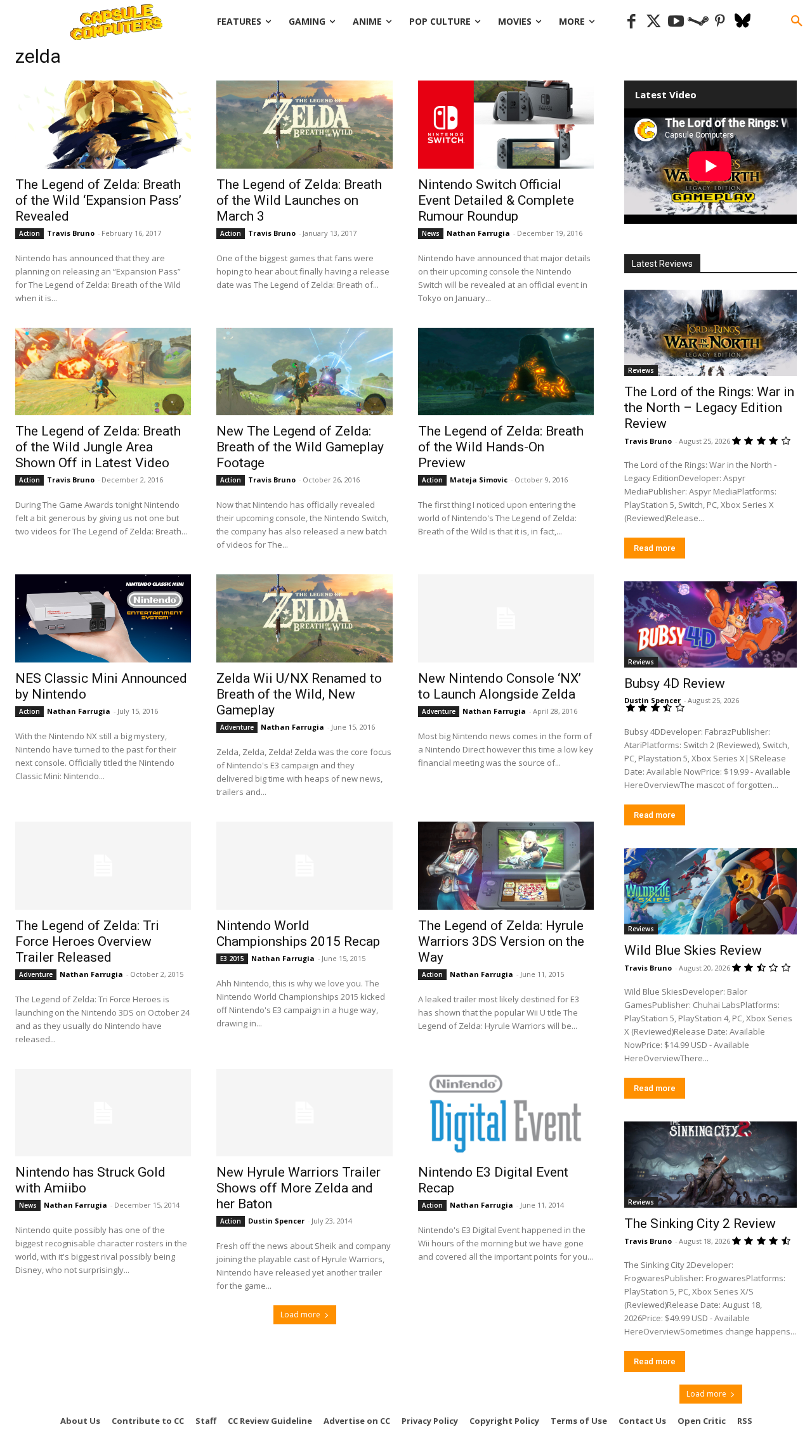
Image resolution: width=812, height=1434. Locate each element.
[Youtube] (676, 22)
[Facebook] (631, 22)
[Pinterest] (720, 22)
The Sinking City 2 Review (700, 1223)
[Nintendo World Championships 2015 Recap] (304, 866)
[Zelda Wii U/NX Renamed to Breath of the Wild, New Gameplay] (304, 618)
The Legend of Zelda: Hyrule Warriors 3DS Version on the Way (501, 941)
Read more (655, 548)
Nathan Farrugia (478, 233)
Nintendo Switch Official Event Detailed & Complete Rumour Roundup (496, 200)
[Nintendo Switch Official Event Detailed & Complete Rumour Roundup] (506, 125)
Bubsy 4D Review (674, 683)
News (431, 233)
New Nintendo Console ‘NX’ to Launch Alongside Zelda (499, 686)
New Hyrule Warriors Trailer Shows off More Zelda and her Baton (298, 1188)
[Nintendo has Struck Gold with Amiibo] (103, 1113)
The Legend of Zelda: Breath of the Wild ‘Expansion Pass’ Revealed (98, 200)
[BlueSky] (742, 22)
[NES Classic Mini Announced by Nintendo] (103, 618)
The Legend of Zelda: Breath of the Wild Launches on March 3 (299, 200)
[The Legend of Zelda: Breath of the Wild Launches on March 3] (304, 125)
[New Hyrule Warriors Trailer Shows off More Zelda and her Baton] (304, 1113)
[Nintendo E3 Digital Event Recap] (506, 1113)
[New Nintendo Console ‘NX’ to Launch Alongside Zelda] (506, 618)
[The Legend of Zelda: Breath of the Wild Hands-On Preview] (506, 372)
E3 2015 (232, 958)
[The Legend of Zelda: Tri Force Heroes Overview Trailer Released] (103, 866)
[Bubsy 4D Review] (710, 624)
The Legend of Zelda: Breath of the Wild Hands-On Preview (501, 446)
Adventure (237, 727)
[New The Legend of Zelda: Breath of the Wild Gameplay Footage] (304, 372)
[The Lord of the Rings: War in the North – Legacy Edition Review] (710, 333)
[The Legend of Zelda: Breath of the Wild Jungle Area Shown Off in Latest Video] (103, 372)
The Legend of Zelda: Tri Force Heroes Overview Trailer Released (87, 941)
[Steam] (698, 22)
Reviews (641, 370)
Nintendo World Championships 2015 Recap (298, 933)
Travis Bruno (71, 233)
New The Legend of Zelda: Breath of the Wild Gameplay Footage (300, 446)
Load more (300, 1314)
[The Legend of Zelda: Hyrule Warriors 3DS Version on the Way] (506, 866)
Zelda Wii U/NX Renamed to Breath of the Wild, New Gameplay (299, 694)
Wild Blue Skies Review (693, 950)
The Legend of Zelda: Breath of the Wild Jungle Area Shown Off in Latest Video (98, 446)
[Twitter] (654, 22)
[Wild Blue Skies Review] (710, 891)
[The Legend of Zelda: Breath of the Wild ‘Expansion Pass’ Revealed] (103, 125)
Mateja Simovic (479, 479)
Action (29, 233)
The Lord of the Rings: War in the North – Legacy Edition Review (709, 407)
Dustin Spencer (276, 1220)
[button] (797, 21)
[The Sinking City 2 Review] (710, 1164)
